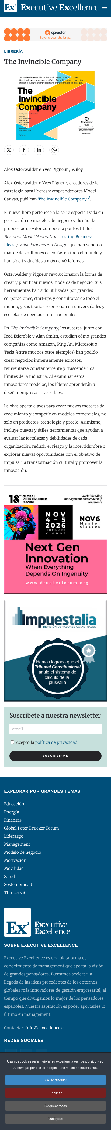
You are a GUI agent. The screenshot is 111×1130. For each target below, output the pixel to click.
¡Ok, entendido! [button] (55, 1080)
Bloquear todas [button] (55, 1105)
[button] (104, 8)
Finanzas (13, 820)
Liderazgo (13, 836)
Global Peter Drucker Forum (31, 828)
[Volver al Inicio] (51, 8)
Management (17, 844)
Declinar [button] (55, 1092)
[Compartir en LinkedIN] (39, 150)
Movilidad (14, 868)
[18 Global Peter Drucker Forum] (55, 541)
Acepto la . (47, 742)
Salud (9, 876)
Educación (14, 803)
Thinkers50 (15, 892)
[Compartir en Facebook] (24, 150)
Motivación (15, 860)
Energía (11, 812)
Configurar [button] (55, 1118)
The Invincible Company (62, 199)
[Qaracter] (55, 34)
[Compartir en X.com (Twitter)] (9, 150)
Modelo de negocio (22, 852)
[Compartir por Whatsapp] (54, 150)
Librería (13, 51)
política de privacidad (56, 742)
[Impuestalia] (55, 649)
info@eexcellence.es (45, 1027)
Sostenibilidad (18, 884)
